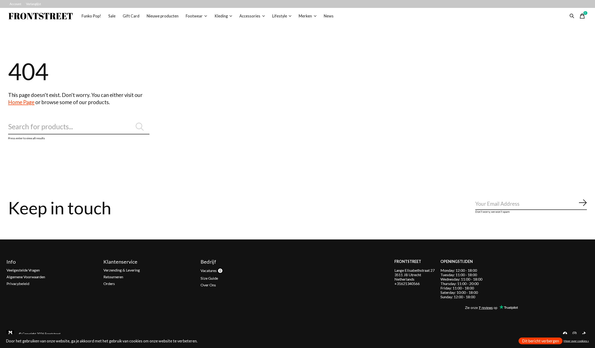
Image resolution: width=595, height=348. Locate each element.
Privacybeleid (18, 283)
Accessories (249, 16)
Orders (109, 283)
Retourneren (113, 277)
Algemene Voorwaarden (26, 277)
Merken (305, 16)
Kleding (221, 16)
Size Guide (209, 278)
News (329, 16)
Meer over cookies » (576, 341)
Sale (112, 16)
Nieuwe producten (162, 16)
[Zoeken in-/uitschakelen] (572, 16)
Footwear (194, 16)
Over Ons (208, 285)
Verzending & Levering (121, 270)
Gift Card (131, 16)
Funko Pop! (91, 16)
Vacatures (209, 270)
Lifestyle (279, 16)
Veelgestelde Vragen (23, 270)
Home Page (21, 102)
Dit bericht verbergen (540, 341)
